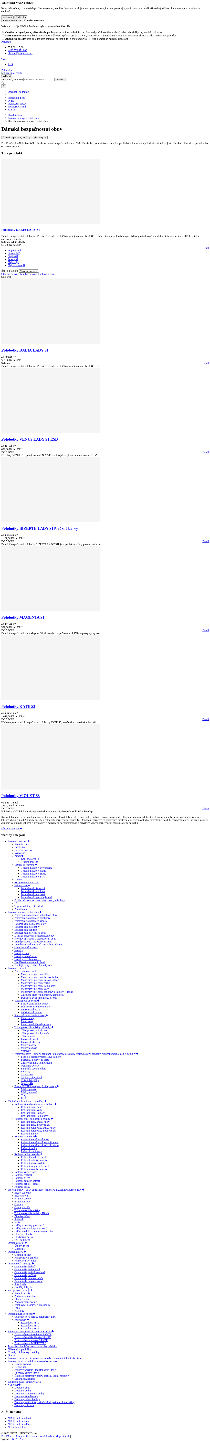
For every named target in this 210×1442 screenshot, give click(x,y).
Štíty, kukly (20, 1284)
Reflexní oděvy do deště (27, 1154)
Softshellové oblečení (25, 1000)
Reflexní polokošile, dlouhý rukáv (38, 1130)
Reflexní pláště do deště (33, 1163)
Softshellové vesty (30, 1009)
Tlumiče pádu (21, 1299)
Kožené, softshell (30, 858)
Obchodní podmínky (18, 91)
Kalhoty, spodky (23, 1198)
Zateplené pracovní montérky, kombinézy (42, 994)
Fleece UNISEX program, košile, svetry (35, 1086)
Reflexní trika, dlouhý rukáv (35, 1124)
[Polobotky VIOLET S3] (50, 788)
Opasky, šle (27, 1083)
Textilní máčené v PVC (33, 876)
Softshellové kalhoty (31, 1012)
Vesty (24, 1095)
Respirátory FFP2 (30, 1325)
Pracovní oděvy (16, 968)
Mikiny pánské (28, 1045)
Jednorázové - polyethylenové (36, 897)
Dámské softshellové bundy (35, 1006)
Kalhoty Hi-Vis (22, 1201)
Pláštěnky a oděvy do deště (35, 1059)
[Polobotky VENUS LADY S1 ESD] (50, 432)
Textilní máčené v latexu (33, 873)
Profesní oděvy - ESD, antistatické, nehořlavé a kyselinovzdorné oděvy (45, 1189)
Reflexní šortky (29, 1148)
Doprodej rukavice (24, 1405)
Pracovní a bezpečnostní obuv (24, 912)
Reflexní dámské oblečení (27, 1180)
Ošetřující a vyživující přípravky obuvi (34, 965)
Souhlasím (21, 17)
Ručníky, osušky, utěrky (26, 1372)
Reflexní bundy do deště (33, 1157)
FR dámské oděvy (23, 1237)
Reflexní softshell (23, 1175)
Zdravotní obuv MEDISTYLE (30, 1343)
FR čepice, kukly (23, 1234)
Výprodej (13, 1384)
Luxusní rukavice (23, 850)
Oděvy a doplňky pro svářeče (29, 1225)
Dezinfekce (20, 1367)
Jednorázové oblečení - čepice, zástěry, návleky (32, 1346)
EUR (10, 64)
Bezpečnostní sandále (25, 929)
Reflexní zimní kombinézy (34, 1115)
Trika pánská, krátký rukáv (35, 1030)
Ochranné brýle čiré (24, 1266)
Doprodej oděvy (22, 1390)
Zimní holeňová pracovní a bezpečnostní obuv (38, 944)
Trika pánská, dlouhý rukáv (35, 1033)
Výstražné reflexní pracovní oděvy (26, 1101)
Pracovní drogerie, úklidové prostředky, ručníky (33, 1361)
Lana (17, 1307)
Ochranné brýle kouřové (27, 1269)
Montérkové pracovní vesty (35, 988)
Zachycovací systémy (25, 1302)
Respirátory (20, 1319)
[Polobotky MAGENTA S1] (50, 610)
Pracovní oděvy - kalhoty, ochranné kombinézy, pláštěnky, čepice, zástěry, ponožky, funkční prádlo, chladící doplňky (75, 1053)
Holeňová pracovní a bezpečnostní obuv (35, 938)
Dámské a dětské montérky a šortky (39, 997)
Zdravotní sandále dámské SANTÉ (32, 1337)
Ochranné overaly (30, 1065)
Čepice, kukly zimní (31, 1077)
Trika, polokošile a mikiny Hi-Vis (31, 1213)
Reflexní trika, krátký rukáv (35, 1121)
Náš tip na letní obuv (18, 1421)
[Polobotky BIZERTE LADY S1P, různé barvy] (50, 521)
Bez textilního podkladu (26, 882)
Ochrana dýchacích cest (20, 1313)
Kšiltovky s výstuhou (25, 1260)
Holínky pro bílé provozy (27, 959)
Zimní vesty (27, 1021)
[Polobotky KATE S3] (50, 699)
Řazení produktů (10, 270)
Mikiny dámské (29, 1048)
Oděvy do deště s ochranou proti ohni (33, 1231)
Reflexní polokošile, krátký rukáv (38, 1127)
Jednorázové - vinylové (33, 894)
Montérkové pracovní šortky (35, 983)
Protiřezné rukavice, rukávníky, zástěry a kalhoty (39, 900)
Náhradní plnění (16, 97)
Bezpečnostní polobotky (27, 926)
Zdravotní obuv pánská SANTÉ (31, 1340)
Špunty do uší (21, 1245)
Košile (24, 1098)
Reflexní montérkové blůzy (35, 1139)
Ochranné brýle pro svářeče (28, 1278)
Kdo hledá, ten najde (12, 79)
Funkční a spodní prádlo (33, 1068)
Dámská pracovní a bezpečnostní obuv (34, 935)
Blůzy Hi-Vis (21, 1195)
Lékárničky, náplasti (24, 1378)
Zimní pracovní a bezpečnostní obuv (33, 941)
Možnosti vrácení (17, 106)
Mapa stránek (63, 1436)
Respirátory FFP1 (30, 1322)
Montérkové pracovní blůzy (35, 974)
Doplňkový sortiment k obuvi (29, 962)
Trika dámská (28, 1036)
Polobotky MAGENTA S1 (22, 617)
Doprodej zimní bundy (26, 1396)
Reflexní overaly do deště (34, 1169)
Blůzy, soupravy (22, 1192)
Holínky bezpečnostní (25, 956)
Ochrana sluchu (16, 1242)
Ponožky (25, 1071)
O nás (11, 100)
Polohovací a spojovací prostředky (32, 1304)
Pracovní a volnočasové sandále (30, 920)
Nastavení (7, 17)
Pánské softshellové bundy (35, 1003)
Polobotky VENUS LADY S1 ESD (29, 439)
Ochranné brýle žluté (25, 1275)
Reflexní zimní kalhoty (33, 1112)
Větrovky (26, 1050)
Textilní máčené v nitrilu (33, 870)
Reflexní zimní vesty (31, 1110)
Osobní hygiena (22, 1364)
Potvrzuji (6, 41)
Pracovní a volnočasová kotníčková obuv (35, 915)
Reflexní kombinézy (31, 1151)
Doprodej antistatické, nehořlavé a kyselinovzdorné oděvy (44, 1402)
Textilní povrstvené (24, 864)
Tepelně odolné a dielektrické (29, 906)
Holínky (18, 950)
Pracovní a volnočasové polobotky (32, 918)
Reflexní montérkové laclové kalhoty (40, 1145)
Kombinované (21, 844)
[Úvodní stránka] (11, 73)
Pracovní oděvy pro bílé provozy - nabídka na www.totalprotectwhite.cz (45, 1358)
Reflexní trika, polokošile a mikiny (32, 1118)
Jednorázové (21, 885)
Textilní (18, 879)
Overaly (18, 1204)
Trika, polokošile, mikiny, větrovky (32, 1027)
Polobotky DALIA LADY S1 (20, 229)
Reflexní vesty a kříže (25, 1172)
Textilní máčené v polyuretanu (36, 867)
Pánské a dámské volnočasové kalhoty (41, 1056)
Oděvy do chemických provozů (30, 1228)
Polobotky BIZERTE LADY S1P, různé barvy (39, 528)
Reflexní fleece (22, 1177)
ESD (17, 903)
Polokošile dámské (30, 1042)
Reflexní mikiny (29, 1133)
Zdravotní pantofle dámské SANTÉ (33, 1334)
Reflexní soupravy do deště (35, 1166)
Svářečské (19, 853)
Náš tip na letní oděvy (19, 1424)
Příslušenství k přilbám (26, 1257)
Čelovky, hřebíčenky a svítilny (23, 1352)
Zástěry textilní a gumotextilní (36, 1062)
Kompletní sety (22, 1293)
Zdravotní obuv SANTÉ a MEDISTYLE (30, 1331)
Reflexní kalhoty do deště (34, 1160)
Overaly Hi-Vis (22, 1207)
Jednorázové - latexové (33, 888)
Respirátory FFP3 (30, 1328)
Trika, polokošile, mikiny (27, 1210)
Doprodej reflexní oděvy (27, 1399)
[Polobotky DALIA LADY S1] (50, 223)
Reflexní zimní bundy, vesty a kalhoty (34, 1104)
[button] (4, 58)
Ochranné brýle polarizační (28, 1281)
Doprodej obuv (22, 1387)
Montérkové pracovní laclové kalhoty (40, 977)
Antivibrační (20, 909)
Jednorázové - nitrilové (33, 891)
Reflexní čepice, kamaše (27, 1183)
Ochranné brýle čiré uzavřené (29, 1272)
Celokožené (20, 847)
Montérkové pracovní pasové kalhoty (40, 980)
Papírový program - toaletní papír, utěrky (35, 1369)
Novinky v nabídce (18, 1427)
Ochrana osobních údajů (41, 1436)
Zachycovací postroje (19, 1290)
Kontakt (12, 109)
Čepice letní (27, 1074)
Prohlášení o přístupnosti (14, 1436)
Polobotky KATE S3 (18, 706)
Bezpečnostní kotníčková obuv (30, 923)
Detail (205, 247)
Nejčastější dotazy (17, 103)
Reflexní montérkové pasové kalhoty (40, 1142)
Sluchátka (19, 1248)
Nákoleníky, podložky (19, 1349)
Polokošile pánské (30, 1039)
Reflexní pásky (22, 1186)
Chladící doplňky (30, 1080)
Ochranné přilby (22, 1254)
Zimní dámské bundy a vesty (36, 1024)
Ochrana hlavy (16, 1251)
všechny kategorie (10, 828)
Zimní (17, 856)
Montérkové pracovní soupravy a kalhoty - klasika (47, 991)
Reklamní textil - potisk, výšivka (24, 1381)
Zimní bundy (27, 1018)
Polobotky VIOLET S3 (20, 795)
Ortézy (11, 1355)
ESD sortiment (22, 1240)
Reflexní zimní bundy (32, 1107)
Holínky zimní (21, 953)
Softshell (18, 1219)
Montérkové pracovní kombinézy (38, 985)
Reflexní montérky (24, 1136)
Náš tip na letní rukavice (20, 1418)
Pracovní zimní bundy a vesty (30, 1015)
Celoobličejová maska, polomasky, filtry (35, 1316)
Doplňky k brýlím (23, 1287)
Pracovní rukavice (17, 841)
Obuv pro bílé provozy (26, 947)
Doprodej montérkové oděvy (29, 1393)
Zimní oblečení (22, 1216)
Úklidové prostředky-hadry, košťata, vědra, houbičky (41, 1375)
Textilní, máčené (29, 861)
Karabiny (19, 1310)
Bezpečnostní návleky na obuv (30, 932)
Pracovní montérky (24, 971)
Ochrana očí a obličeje (20, 1263)
